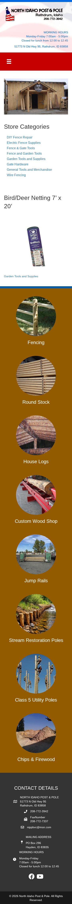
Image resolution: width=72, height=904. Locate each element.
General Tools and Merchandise (29, 169)
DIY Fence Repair (19, 137)
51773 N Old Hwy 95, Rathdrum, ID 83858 (41, 46)
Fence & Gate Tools (21, 148)
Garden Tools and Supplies (26, 159)
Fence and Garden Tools (24, 153)
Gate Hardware (17, 164)
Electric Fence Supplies (24, 142)
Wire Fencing (16, 175)
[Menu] (9, 61)
